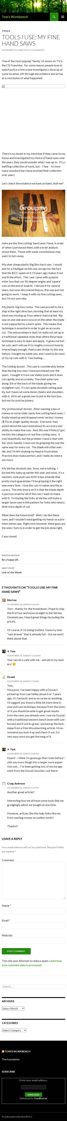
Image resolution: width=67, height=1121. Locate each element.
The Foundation (11, 1059)
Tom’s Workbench (17, 1051)
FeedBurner (40, 1098)
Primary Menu (62, 17)
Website (7, 935)
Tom (26, 50)
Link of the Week (12, 570)
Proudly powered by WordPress (17, 1116)
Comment (8, 860)
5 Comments (37, 50)
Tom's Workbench (15, 17)
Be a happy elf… (11, 557)
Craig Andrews (16, 783)
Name (6, 905)
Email (6, 920)
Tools (6, 31)
